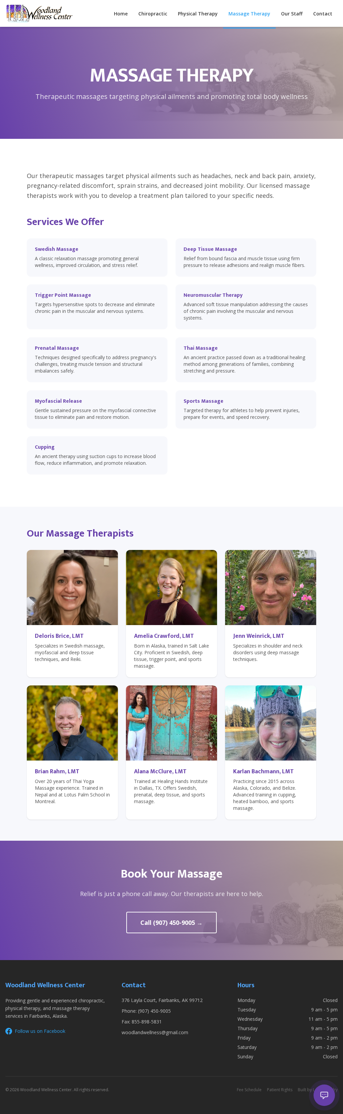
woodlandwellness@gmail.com (155, 1032)
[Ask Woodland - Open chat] (324, 1095)
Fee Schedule (249, 1090)
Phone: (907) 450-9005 (146, 1011)
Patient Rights (279, 1090)
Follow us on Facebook (40, 1031)
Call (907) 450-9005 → (171, 922)
